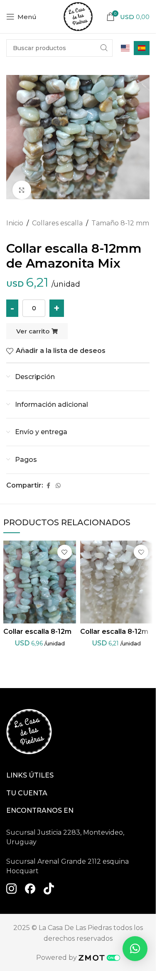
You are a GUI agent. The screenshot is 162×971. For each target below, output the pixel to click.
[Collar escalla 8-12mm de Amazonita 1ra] (39, 582)
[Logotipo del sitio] (78, 16)
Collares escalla (57, 223)
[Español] (142, 48)
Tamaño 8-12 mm (120, 223)
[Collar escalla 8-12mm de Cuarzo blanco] (116, 582)
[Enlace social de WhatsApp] (58, 485)
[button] (135, 948)
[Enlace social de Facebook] (48, 485)
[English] (125, 48)
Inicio (14, 223)
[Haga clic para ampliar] (21, 190)
